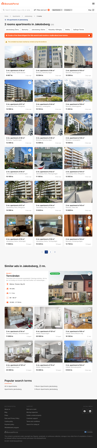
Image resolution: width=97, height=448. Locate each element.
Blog (6, 412)
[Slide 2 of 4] (77, 133)
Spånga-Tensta (78, 30)
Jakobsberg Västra (38, 30)
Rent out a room (31, 409)
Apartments (16, 16)
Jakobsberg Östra (12, 30)
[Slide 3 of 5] (18, 100)
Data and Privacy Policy (12, 418)
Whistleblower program (12, 427)
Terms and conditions (33, 421)
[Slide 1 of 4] (76, 133)
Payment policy (9, 424)
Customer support (32, 418)
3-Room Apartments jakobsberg (46, 389)
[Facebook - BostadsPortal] (84, 411)
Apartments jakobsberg (13, 389)
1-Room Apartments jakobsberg (45, 386)
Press (6, 415)
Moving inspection (32, 412)
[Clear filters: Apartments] (61, 10)
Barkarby (25, 30)
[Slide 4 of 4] (80, 133)
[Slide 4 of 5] (19, 100)
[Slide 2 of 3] (48, 100)
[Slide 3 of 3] (49, 100)
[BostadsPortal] (10, 3)
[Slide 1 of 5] (16, 100)
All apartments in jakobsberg (17, 20)
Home (6, 16)
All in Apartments (11, 386)
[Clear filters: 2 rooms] (71, 10)
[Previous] (42, 252)
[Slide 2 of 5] (17, 100)
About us (7, 409)
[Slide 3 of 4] (78, 133)
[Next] (54, 252)
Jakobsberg (28, 16)
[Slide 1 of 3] (47, 100)
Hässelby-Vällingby (55, 30)
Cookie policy (9, 421)
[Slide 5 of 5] (21, 100)
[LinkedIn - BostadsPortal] (90, 411)
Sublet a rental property (34, 415)
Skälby (67, 30)
